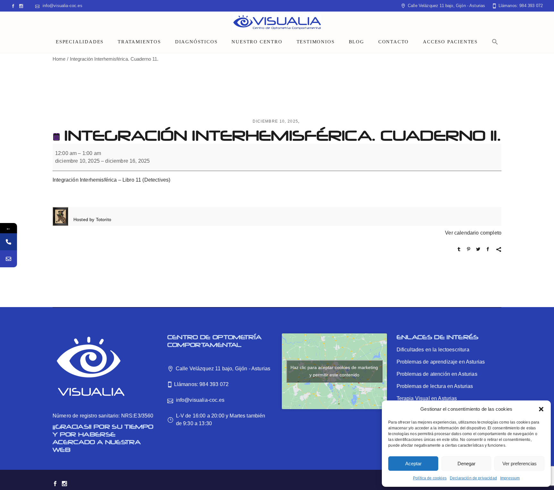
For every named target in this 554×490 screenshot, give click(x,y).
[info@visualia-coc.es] (8, 258)
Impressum (510, 478)
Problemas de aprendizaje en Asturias (441, 362)
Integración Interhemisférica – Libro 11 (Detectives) (111, 180)
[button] (541, 409)
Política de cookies (430, 478)
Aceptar (413, 463)
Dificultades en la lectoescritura (433, 349)
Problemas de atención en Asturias (437, 374)
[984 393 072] (8, 241)
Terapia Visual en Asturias (427, 398)
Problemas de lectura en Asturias (435, 386)
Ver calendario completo (473, 233)
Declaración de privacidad (473, 478)
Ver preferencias (519, 463)
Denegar (466, 463)
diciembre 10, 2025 (275, 121)
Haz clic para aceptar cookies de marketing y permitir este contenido (334, 371)
